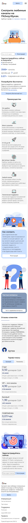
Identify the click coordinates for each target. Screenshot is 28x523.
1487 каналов (6, 403)
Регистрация (21, 54)
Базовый (8, 362)
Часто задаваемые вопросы (14, 310)
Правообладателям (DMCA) (9, 521)
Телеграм (4, 510)
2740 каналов (6, 389)
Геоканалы (19, 362)
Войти (18, 3)
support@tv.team (6, 513)
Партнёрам (4, 504)
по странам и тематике (19, 19)
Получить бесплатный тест (14, 93)
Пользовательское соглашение (10, 518)
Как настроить (12, 90)
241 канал (5, 373)
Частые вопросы (6, 501)
